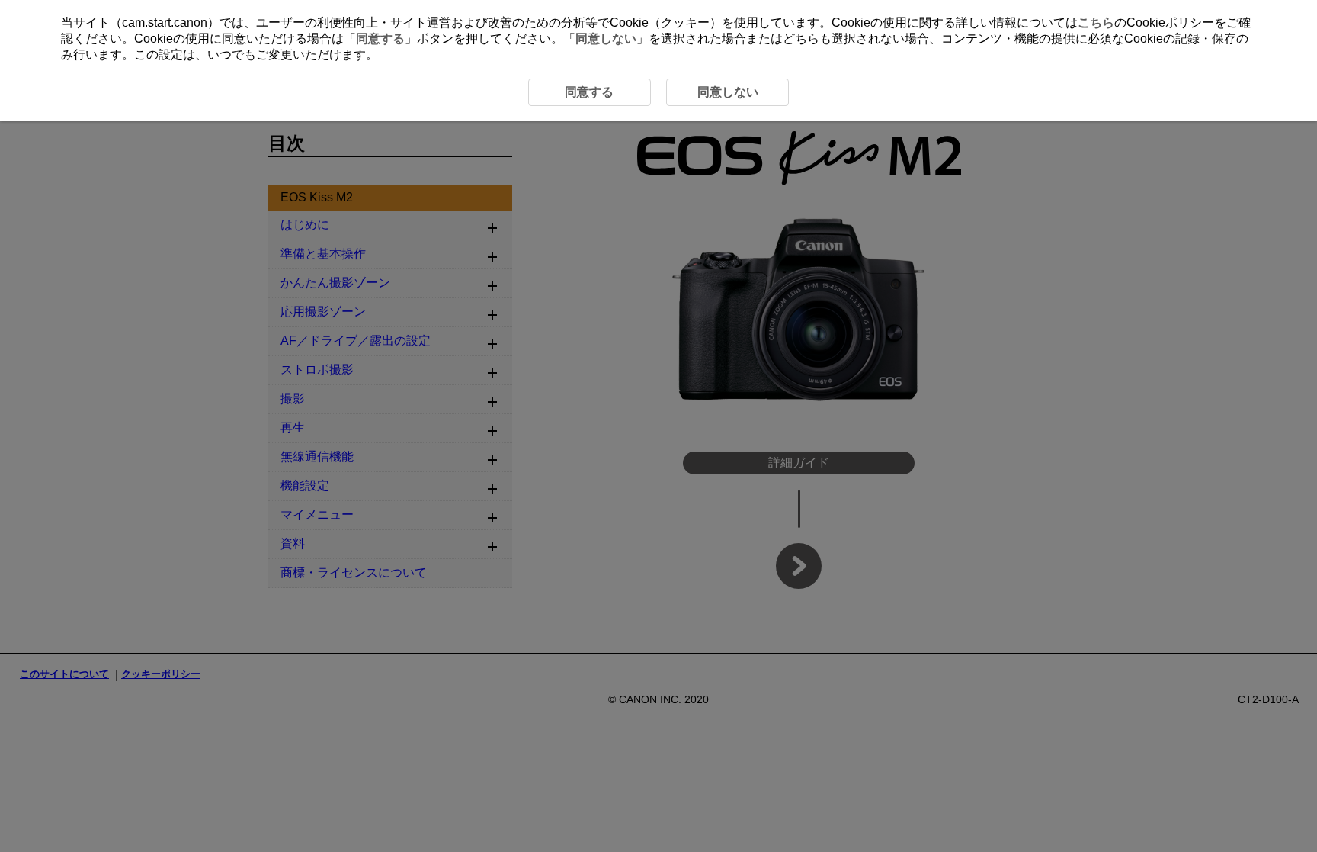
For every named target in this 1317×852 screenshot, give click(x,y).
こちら (1096, 22)
